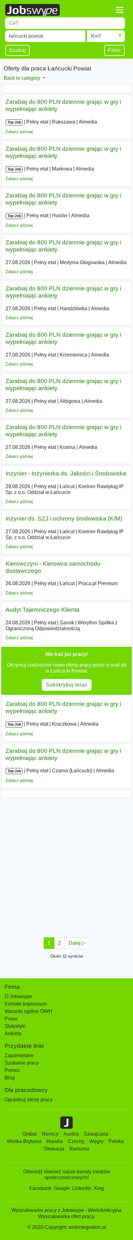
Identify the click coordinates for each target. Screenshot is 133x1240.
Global (29, 1134)
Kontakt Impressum (26, 1003)
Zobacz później (19, 131)
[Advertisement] (66, 865)
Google (62, 1188)
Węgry (96, 1141)
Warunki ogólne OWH (28, 1011)
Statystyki (15, 1026)
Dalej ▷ (77, 943)
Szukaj (17, 50)
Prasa (11, 1018)
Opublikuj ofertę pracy (29, 1099)
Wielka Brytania (24, 1141)
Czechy (76, 1141)
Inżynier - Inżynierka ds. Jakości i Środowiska (66, 473)
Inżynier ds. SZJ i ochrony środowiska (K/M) (64, 518)
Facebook (40, 1188)
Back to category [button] (22, 78)
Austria (71, 1134)
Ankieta (13, 1033)
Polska (116, 1141)
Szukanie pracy (22, 1062)
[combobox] (65, 23)
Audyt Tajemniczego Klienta (42, 609)
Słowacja (54, 1148)
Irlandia (54, 1141)
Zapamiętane (19, 1055)
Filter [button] (114, 50)
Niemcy (50, 1134)
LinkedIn (81, 1188)
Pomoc (12, 1070)
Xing (99, 1188)
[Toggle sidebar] (119, 10)
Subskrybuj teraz (67, 684)
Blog (10, 1077)
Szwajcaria (96, 1134)
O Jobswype (18, 996)
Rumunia (79, 1148)
